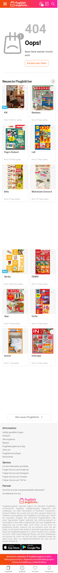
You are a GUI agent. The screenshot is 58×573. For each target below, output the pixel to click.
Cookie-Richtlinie (39, 562)
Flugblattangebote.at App (13, 446)
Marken (5, 443)
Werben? (6, 436)
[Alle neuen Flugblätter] (53, 81)
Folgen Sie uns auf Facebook (15, 470)
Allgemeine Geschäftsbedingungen (38, 559)
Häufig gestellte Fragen (12, 432)
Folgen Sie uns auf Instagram (15, 473)
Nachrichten (7, 457)
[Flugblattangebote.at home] (19, 4)
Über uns (6, 450)
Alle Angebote (8, 439)
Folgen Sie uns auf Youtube (14, 477)
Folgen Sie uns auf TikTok (14, 480)
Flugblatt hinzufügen (11, 453)
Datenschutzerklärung (21, 562)
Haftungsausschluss (13, 559)
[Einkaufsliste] (46, 3)
